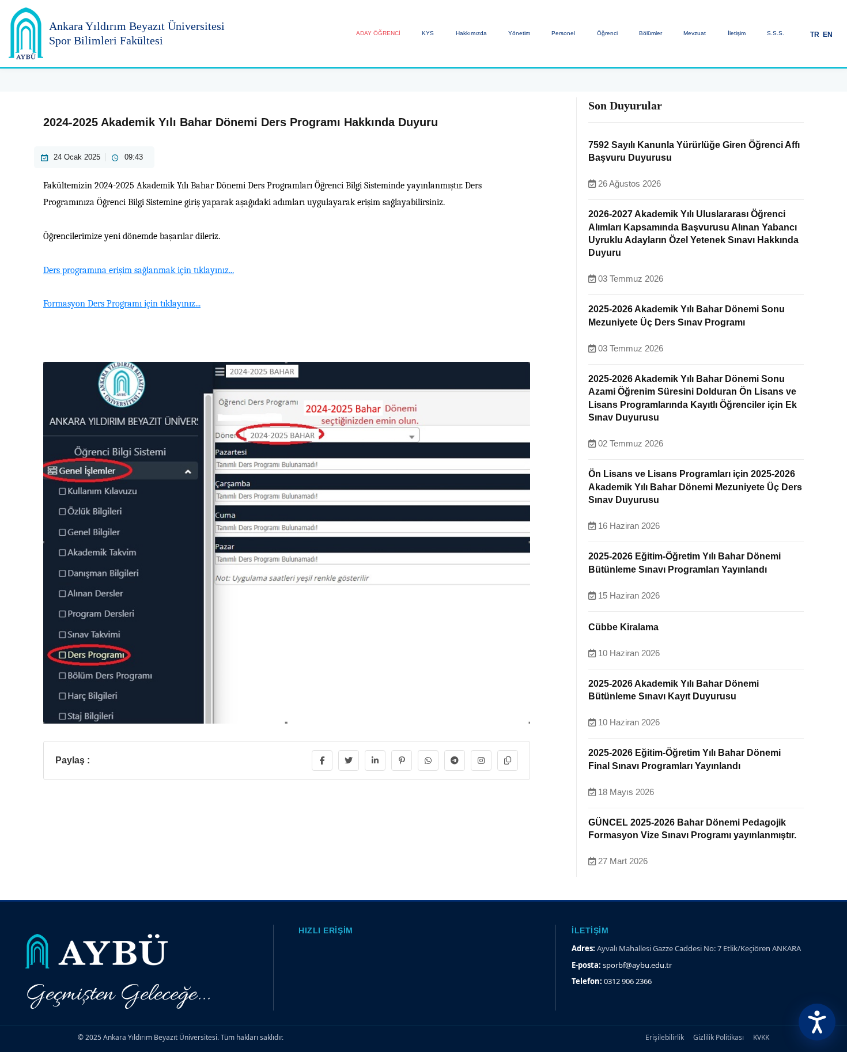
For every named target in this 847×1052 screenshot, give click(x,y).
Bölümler (650, 33)
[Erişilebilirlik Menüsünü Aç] (817, 1022)
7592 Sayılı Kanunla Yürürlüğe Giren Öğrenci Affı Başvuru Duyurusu (694, 151)
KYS (428, 33)
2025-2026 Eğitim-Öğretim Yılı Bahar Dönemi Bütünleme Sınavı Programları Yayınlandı (684, 562)
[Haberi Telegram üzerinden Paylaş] (454, 760)
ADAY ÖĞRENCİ (378, 33)
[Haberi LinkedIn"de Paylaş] (375, 760)
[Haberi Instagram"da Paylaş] (481, 760)
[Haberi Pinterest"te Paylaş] (401, 760)
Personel (563, 33)
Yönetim (519, 33)
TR (814, 34)
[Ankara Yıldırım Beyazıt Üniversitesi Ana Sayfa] (26, 33)
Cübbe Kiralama (623, 627)
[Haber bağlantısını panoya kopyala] (507, 760)
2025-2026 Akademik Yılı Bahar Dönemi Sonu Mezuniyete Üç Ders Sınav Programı (686, 315)
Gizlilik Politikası (718, 1037)
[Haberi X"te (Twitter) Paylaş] (348, 760)
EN (828, 34)
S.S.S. (775, 33)
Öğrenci (607, 33)
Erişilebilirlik (664, 1037)
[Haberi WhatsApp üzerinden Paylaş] (428, 760)
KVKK (761, 1037)
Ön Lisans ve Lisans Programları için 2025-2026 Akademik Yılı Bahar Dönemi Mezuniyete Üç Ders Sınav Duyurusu (695, 487)
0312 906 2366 (628, 981)
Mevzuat (694, 33)
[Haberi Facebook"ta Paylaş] (322, 760)
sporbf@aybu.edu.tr (637, 965)
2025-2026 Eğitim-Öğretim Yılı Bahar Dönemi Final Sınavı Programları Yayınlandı (684, 759)
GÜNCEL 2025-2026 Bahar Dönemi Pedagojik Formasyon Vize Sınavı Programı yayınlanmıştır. (692, 829)
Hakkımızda (471, 33)
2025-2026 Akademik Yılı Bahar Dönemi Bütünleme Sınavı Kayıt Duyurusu (673, 690)
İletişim (737, 33)
